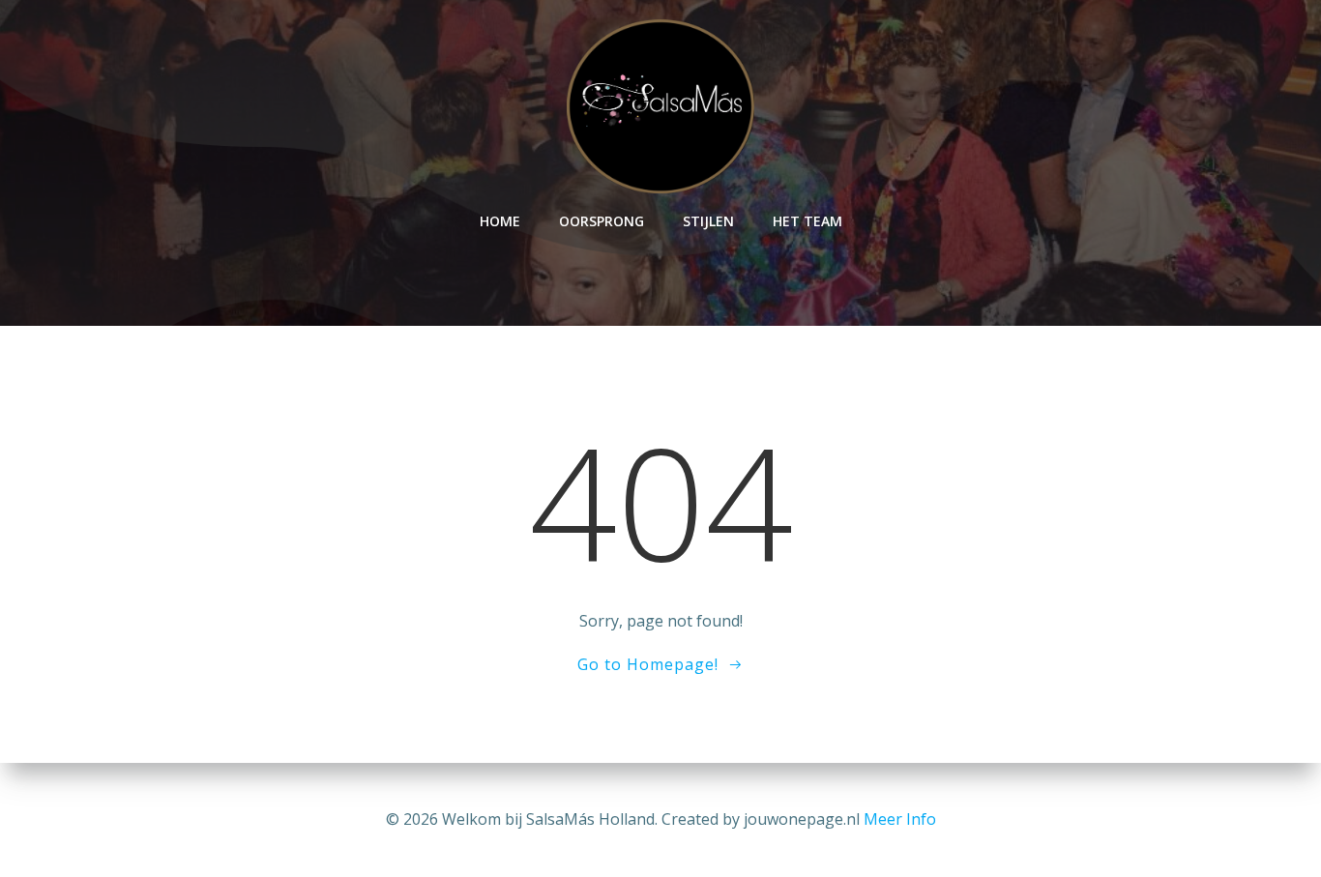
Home (500, 221)
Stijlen (708, 221)
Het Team (807, 221)
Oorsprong (601, 221)
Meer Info (900, 819)
